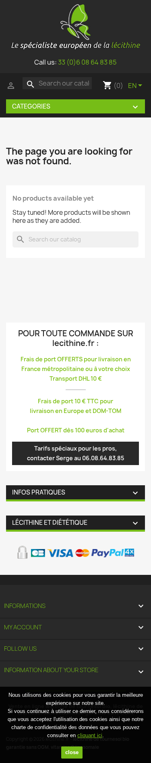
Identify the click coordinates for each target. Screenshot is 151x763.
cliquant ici (89, 735)
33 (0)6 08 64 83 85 (87, 62)
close (72, 752)
